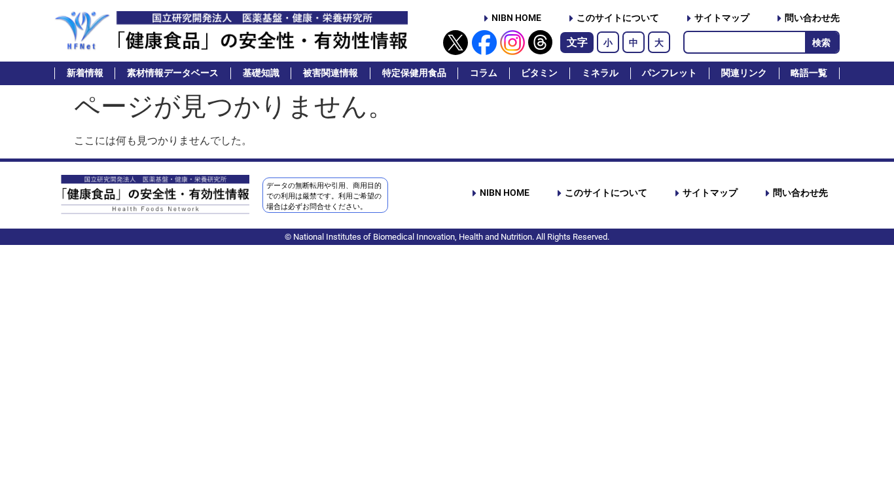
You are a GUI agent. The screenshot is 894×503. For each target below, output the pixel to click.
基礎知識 (261, 73)
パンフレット (669, 73)
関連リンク (744, 73)
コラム (483, 73)
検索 (821, 42)
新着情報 (85, 73)
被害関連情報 (330, 73)
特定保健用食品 (414, 73)
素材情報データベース (173, 73)
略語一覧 (809, 73)
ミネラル (600, 73)
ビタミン (539, 73)
